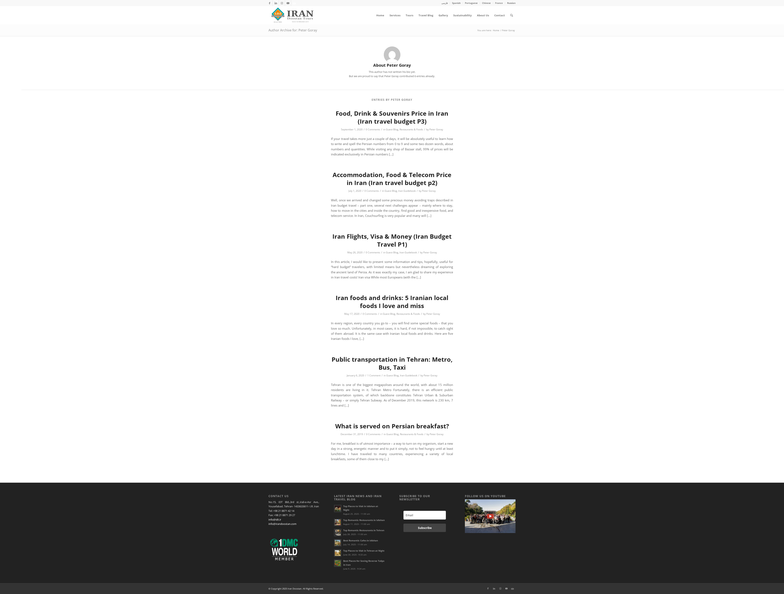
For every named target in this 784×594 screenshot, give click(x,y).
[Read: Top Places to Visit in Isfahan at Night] (337, 508)
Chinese (486, 2)
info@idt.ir (274, 519)
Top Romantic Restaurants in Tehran (363, 530)
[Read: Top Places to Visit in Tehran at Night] (337, 553)
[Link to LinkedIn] (276, 3)
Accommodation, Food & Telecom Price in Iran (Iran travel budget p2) (392, 179)
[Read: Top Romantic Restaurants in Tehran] (337, 532)
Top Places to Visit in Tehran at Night (363, 550)
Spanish (456, 2)
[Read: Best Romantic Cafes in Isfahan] (337, 542)
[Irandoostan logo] (291, 15)
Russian (511, 2)
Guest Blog (392, 129)
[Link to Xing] (294, 3)
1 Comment (374, 375)
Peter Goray (436, 129)
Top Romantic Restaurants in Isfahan (364, 520)
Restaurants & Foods (411, 129)
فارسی (444, 2)
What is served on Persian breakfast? (392, 426)
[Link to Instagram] (282, 3)
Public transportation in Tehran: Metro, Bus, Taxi (392, 363)
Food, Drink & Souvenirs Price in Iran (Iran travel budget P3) (392, 117)
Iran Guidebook (407, 191)
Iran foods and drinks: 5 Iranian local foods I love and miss (392, 302)
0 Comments (373, 129)
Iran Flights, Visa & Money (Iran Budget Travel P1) (392, 240)
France (499, 2)
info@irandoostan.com (282, 524)
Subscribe (425, 528)
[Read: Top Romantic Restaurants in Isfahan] (337, 522)
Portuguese (471, 2)
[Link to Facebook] (270, 3)
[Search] (512, 15)
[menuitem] (444, 3)
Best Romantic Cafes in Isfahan (360, 540)
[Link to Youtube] (288, 3)
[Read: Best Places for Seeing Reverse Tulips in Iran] (337, 563)
